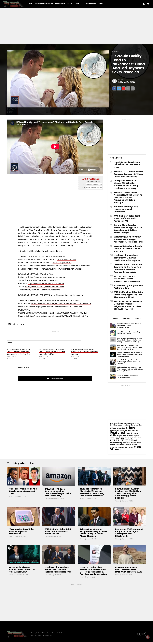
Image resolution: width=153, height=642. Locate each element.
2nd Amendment (116, 423)
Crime (69, 4)
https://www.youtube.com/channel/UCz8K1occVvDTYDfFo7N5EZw (61, 303)
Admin (123, 80)
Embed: (83, 187)
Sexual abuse (120, 444)
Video (137, 446)
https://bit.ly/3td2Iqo (74, 269)
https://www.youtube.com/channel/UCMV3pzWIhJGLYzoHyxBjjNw (58, 316)
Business (127, 425)
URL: (84, 184)
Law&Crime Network (91, 179)
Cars (140, 425)
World (122, 450)
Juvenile (121, 437)
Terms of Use (91, 4)
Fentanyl (129, 433)
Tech (126, 447)
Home (30, 4)
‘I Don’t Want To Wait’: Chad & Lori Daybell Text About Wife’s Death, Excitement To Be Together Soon (18, 352)
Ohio (119, 441)
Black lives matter (116, 425)
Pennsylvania (126, 440)
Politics (126, 442)
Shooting (113, 447)
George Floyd (121, 435)
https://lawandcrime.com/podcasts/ (67, 295)
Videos (114, 449)
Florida (113, 435)
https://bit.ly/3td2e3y (66, 259)
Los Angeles (129, 437)
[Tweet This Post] (119, 88)
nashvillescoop (131, 439)
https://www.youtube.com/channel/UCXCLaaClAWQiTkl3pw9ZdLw (57, 313)
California (134, 425)
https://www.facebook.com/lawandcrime (46, 283)
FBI (137, 430)
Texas (131, 447)
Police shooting (116, 442)
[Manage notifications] (148, 637)
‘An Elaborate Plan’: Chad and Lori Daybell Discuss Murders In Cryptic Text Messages (84, 352)
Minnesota (137, 437)
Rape (139, 442)
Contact (59, 633)
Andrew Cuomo (129, 423)
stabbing (121, 447)
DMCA (101, 4)
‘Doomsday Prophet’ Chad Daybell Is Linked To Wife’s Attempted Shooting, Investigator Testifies (52, 352)
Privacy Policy (35, 633)
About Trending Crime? (44, 4)
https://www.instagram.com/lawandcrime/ (47, 277)
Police (78, 4)
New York (113, 441)
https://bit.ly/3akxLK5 (62, 262)
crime (130, 427)
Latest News (60, 4)
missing (112, 439)
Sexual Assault (131, 445)
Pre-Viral (133, 442)
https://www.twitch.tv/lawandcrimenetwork (44, 286)
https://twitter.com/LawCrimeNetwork (42, 280)
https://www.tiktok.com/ (36, 290)
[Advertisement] (76, 25)
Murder (120, 439)
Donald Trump (130, 430)
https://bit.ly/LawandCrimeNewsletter (73, 266)
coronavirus (121, 428)
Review (112, 444)
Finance (135, 433)
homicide (130, 435)
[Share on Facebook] (114, 88)
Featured (117, 432)
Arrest (137, 423)
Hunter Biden (114, 437)
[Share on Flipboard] (124, 88)
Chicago (113, 428)
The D (11, 575)
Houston (136, 435)
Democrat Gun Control (117, 430)
